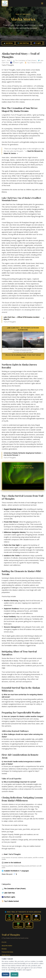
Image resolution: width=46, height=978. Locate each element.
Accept (14, 974)
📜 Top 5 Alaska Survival (10, 901)
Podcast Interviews (7, 952)
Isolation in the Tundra (12, 555)
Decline (5, 974)
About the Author (7, 946)
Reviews (4, 949)
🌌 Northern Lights (8, 897)
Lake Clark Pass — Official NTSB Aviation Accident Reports (21, 318)
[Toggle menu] (42, 3)
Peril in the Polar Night (12, 545)
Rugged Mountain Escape (13, 509)
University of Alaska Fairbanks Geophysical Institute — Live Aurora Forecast (23, 454)
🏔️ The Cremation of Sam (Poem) (14, 889)
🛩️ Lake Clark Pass (23, 43)
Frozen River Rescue (11, 522)
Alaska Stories (6, 955)
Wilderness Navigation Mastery (15, 532)
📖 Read (11, 854)
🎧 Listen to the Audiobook (11, 863)
